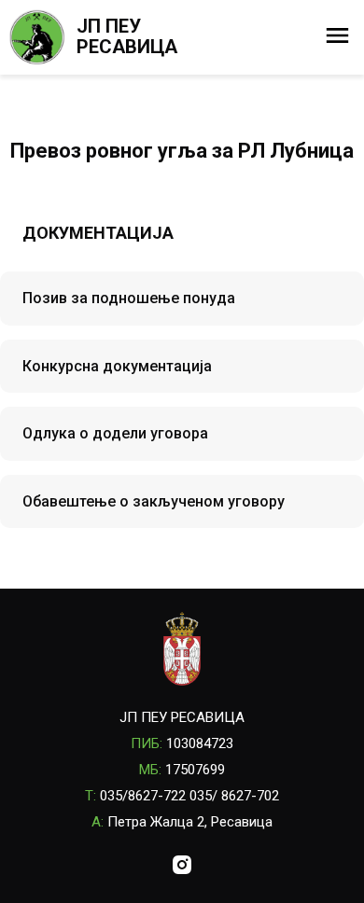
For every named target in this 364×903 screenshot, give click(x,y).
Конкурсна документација (117, 366)
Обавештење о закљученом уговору (153, 501)
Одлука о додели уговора (115, 433)
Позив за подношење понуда (128, 298)
